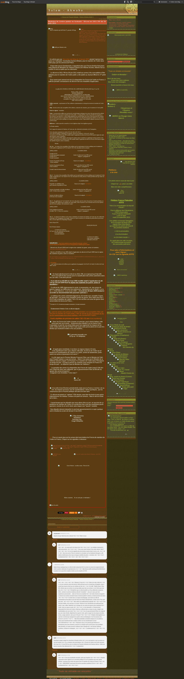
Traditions (111, 300)
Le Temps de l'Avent (114, 154)
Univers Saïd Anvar (122, 382)
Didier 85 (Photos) (120, 339)
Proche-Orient (112, 290)
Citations (111, 296)
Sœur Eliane (116, 352)
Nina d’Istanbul (119, 380)
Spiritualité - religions (114, 307)
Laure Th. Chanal (123, 370)
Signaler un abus (91, 678)
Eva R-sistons (122, 357)
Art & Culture (112, 297)
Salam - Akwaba (66, 10)
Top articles (76, 678)
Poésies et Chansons (114, 292)
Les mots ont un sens (117, 363)
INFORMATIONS (113, 304)
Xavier (114, 337)
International (112, 289)
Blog (110, 20)
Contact (111, 28)
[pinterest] (131, 2)
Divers (110, 293)
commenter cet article (99, 516)
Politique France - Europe (100, 515)
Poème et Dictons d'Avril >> (87, 17)
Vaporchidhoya (124, 385)
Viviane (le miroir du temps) (121, 326)
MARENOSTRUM (120, 328)
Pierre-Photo (120, 340)
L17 (58, 678)
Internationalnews (122, 356)
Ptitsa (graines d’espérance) (119, 335)
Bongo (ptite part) (127, 387)
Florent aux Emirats (118, 378)
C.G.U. (100, 678)
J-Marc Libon (120, 368)
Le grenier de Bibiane (121, 354)
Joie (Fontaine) (122, 342)
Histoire (111, 298)
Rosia (112, 351)
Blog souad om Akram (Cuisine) (121, 376)
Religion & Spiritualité (114, 288)
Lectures (111, 308)
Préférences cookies (128, 678)
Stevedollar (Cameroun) (125, 383)
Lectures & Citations (114, 305)
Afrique (111, 303)
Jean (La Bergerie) (125, 344)
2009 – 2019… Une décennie (116, 146)
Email (108, 405)
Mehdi (121, 371)
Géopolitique (112, 301)
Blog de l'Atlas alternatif (124, 360)
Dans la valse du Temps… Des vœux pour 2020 (121, 140)
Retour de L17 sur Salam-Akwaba (118, 135)
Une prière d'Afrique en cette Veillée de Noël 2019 (122, 142)
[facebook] (125, 2)
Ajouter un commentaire (63, 527)
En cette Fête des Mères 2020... (117, 136)
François (124, 345)
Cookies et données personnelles (112, 678)
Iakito (113, 364)
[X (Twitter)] (128, 2)
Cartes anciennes (122, 330)
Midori (116, 366)
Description (112, 22)
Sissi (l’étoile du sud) (117, 325)
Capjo (125, 388)
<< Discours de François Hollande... (70, 17)
